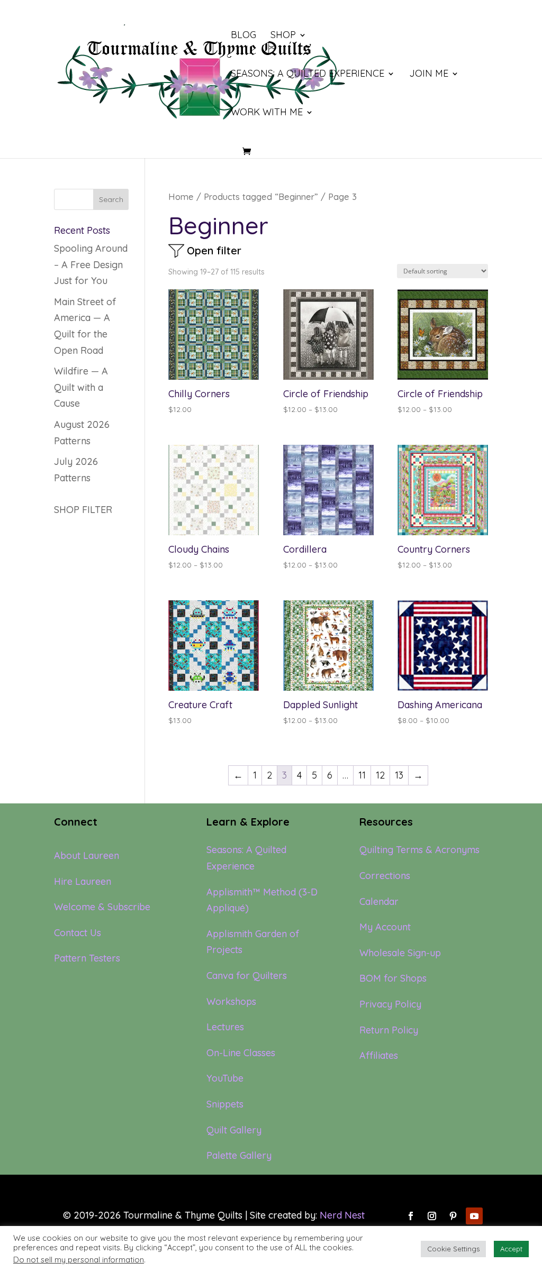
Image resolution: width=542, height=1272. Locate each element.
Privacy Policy (390, 1004)
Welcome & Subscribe (102, 907)
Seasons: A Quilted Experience (307, 74)
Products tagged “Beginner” (261, 196)
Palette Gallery (239, 1155)
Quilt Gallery (233, 1130)
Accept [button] (511, 1248)
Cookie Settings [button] (453, 1248)
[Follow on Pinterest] (453, 1215)
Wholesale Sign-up (400, 953)
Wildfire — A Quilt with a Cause (81, 387)
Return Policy (388, 1030)
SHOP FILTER (83, 510)
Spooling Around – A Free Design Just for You (91, 264)
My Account (385, 927)
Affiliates (378, 1055)
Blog (243, 36)
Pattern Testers (87, 958)
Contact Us (77, 933)
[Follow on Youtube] (474, 1215)
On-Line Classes (240, 1053)
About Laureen (86, 855)
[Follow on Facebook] (410, 1215)
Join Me (428, 74)
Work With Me (267, 113)
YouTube (224, 1078)
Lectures (225, 1027)
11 (362, 775)
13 (399, 775)
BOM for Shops (393, 978)
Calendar (379, 901)
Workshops (231, 1001)
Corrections (384, 876)
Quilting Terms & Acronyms (419, 850)
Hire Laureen (82, 881)
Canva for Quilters (246, 975)
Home (181, 196)
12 (380, 775)
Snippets (224, 1104)
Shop (283, 36)
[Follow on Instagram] (431, 1215)
